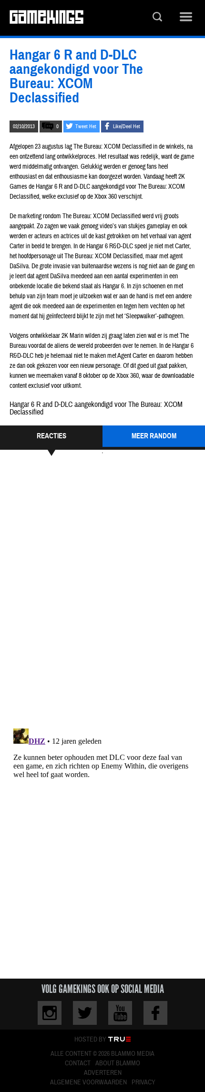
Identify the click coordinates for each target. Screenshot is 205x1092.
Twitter (85, 1013)
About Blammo (117, 1063)
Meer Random (154, 436)
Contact (78, 1063)
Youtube (120, 1013)
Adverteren (103, 1073)
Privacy (143, 1082)
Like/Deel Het (126, 126)
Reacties (51, 436)
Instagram (50, 1013)
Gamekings (46, 18)
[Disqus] (102, 591)
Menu (186, 18)
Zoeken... (157, 18)
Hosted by (90, 1039)
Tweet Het (85, 126)
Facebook (155, 1013)
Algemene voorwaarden (88, 1082)
